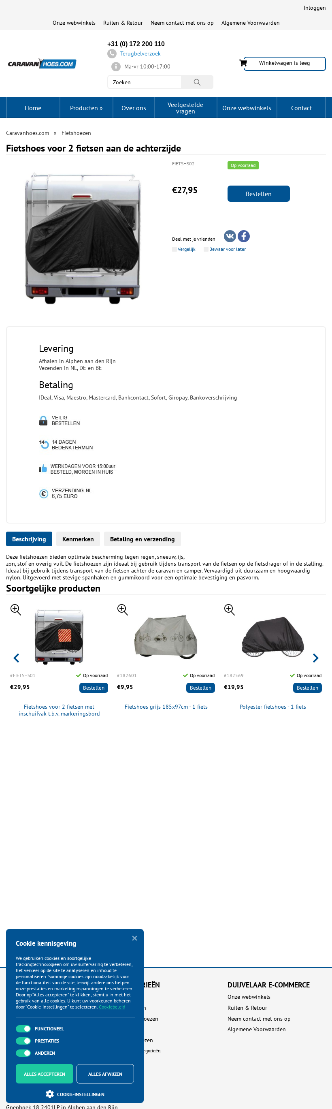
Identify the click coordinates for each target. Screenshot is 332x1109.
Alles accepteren (44, 1074)
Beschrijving (29, 539)
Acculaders (130, 997)
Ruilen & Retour (123, 22)
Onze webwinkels (74, 22)
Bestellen (259, 194)
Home (33, 108)
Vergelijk (187, 249)
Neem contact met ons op (182, 22)
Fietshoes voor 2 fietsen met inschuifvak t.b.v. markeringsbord (59, 710)
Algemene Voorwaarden (250, 22)
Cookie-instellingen (80, 1094)
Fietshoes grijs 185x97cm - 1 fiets (166, 706)
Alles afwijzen (105, 1074)
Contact (301, 108)
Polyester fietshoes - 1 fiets (273, 706)
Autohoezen (131, 1007)
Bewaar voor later (227, 249)
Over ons (133, 108)
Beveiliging (131, 1029)
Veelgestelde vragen (185, 107)
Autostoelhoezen (137, 1018)
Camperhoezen (135, 1040)
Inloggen (315, 7)
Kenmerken (78, 539)
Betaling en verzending (142, 539)
